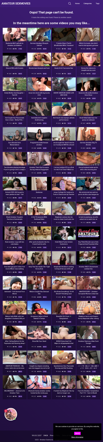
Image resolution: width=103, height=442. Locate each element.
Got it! (77, 433)
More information (77, 437)
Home (77, 3)
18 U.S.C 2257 (36, 435)
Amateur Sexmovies (16, 3)
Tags (97, 3)
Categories (88, 3)
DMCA (45, 435)
